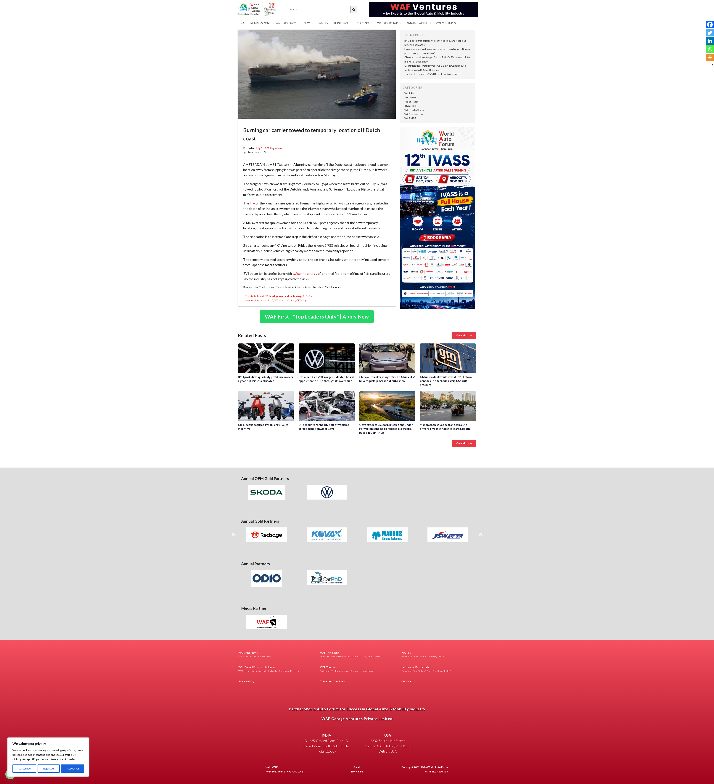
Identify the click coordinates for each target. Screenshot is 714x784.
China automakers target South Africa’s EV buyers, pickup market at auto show (387, 358)
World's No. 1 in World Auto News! (254, 654)
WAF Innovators (413, 114)
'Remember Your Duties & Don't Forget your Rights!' (426, 668)
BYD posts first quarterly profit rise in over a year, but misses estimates (266, 358)
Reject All (48, 768)
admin (278, 148)
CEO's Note (364, 23)
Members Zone (260, 23)
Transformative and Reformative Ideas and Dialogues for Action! (350, 654)
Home (241, 23)
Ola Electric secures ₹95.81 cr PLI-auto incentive (432, 74)
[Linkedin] (710, 41)
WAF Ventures (446, 23)
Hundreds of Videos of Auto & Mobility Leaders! (423, 654)
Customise (24, 768)
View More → (464, 335)
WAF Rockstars (388, 23)
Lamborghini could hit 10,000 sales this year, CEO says (276, 300)
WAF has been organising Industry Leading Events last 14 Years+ (268, 668)
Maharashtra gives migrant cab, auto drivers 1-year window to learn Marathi (448, 406)
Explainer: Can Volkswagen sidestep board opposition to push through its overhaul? (327, 358)
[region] (48, 757)
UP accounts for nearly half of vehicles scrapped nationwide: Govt (327, 406)
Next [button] (481, 535)
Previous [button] (233, 535)
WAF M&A (410, 118)
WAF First (410, 93)
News (307, 23)
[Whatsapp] (710, 49)
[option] (266, 492)
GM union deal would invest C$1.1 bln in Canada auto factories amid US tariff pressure (448, 358)
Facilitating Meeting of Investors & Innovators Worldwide (347, 668)
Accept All (73, 768)
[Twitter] (710, 32)
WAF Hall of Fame (414, 110)
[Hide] (712, 64)
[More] (710, 57)
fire (252, 203)
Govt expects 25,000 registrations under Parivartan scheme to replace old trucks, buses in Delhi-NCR (387, 406)
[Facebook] (710, 24)
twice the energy (304, 273)
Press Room (411, 101)
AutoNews (410, 97)
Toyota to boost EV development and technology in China (278, 296)
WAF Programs (286, 23)
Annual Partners (418, 23)
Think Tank (341, 23)
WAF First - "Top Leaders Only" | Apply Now (317, 316)
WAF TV (323, 23)
